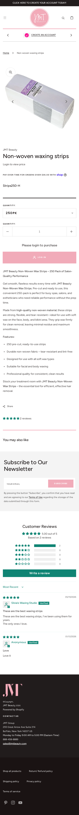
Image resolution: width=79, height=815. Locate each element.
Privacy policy (34, 781)
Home (6, 53)
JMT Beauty (9, 705)
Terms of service (11, 791)
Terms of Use (36, 497)
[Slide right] (71, 35)
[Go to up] (74, 810)
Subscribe (60, 483)
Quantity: (9, 205)
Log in (42, 257)
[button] (5, 17)
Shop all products (12, 771)
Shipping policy (11, 781)
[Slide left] (8, 35)
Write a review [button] (39, 573)
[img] (11, 597)
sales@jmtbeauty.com (14, 743)
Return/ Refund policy (41, 771)
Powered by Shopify (13, 709)
